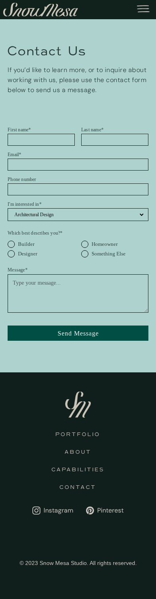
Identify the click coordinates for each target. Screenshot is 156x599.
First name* (19, 129)
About (78, 452)
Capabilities (78, 469)
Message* (18, 269)
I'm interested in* (25, 204)
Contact (78, 487)
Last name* (92, 129)
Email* (14, 154)
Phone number (22, 179)
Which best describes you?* (35, 233)
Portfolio (78, 434)
